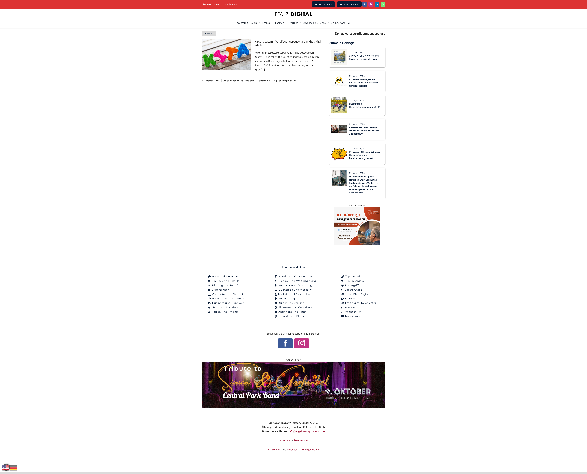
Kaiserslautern (265, 80)
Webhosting (294, 449)
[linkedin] (377, 4)
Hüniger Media (310, 449)
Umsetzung (274, 449)
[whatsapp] (383, 4)
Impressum (285, 440)
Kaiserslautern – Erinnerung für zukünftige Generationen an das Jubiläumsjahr (364, 130)
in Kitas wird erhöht (246, 80)
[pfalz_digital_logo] (293, 12)
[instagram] (370, 4)
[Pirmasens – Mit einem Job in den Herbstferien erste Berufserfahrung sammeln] (339, 147)
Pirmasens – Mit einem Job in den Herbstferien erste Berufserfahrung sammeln (364, 155)
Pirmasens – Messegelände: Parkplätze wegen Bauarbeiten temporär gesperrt (363, 82)
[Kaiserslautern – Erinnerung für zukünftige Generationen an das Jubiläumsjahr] (339, 122)
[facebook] (364, 4)
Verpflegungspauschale (285, 80)
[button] (349, 23)
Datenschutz (301, 440)
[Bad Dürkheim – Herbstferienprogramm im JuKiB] (339, 99)
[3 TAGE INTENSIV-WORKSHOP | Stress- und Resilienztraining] (339, 51)
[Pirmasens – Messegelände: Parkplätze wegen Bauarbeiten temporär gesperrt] (339, 74)
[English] (6, 467)
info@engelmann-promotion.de (307, 431)
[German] (14, 467)
